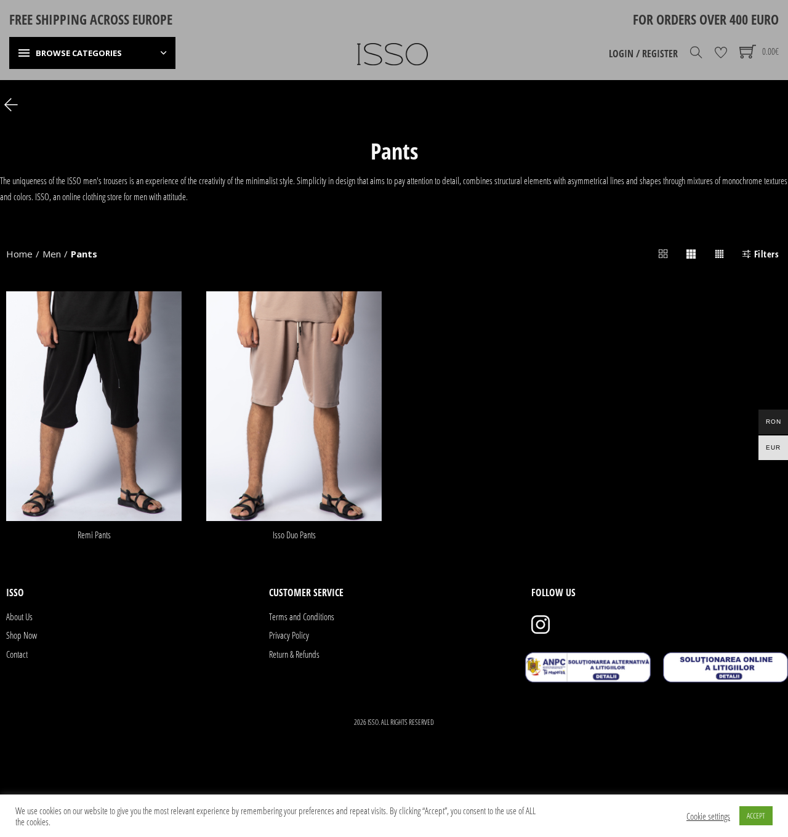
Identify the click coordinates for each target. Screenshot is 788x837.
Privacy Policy (289, 635)
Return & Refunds (294, 654)
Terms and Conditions (301, 616)
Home (19, 254)
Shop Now (21, 635)
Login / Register (643, 53)
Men (51, 254)
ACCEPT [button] (756, 815)
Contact (17, 654)
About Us (19, 616)
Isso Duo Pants (294, 534)
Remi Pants (94, 534)
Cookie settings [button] (708, 816)
